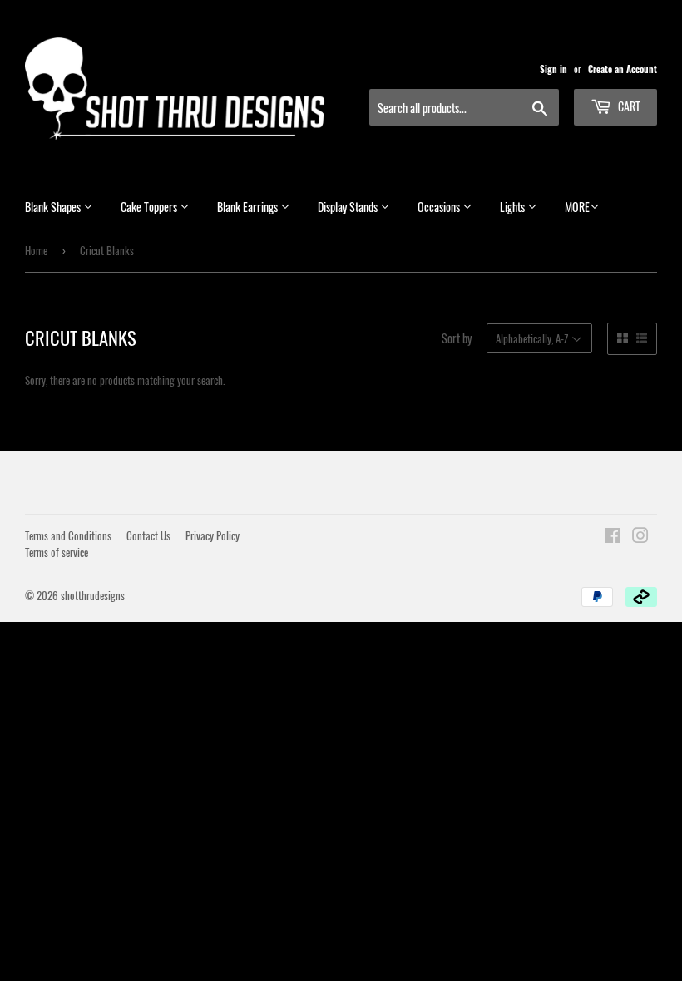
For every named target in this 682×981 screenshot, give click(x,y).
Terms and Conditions (68, 535)
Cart (627, 106)
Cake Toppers (150, 206)
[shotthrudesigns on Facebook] (612, 537)
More (577, 206)
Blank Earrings (248, 206)
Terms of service (56, 552)
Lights (513, 206)
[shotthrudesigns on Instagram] (640, 537)
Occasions (440, 206)
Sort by (457, 338)
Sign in (553, 69)
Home (36, 250)
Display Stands (349, 206)
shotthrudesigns (93, 595)
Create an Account (622, 69)
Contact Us (148, 535)
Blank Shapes (54, 206)
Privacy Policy (212, 535)
